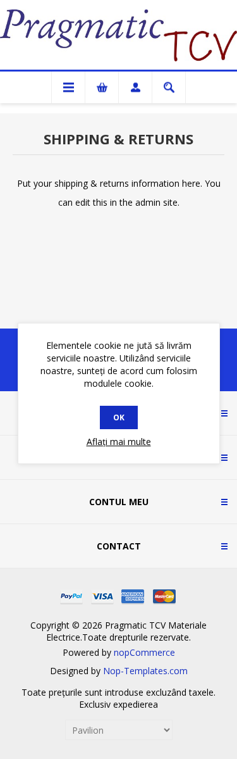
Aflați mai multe (119, 442)
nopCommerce (144, 652)
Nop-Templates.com (145, 671)
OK (119, 417)
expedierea (135, 704)
